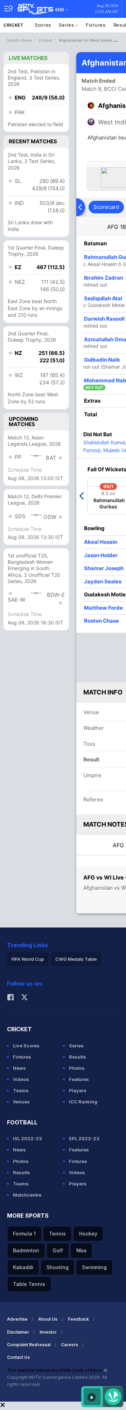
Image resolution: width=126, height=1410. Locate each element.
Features (79, 1079)
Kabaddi (23, 1267)
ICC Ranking (83, 1101)
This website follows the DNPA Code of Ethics (55, 1370)
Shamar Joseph (104, 568)
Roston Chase (101, 620)
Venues (21, 1101)
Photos (77, 1068)
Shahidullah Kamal (104, 442)
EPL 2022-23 (84, 1138)
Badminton (26, 1250)
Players (77, 1090)
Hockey (88, 1234)
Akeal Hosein (100, 542)
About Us (47, 1319)
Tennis (57, 1234)
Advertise (17, 1319)
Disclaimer (18, 1332)
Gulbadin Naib (102, 359)
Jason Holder (101, 555)
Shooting (58, 1267)
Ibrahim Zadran (103, 277)
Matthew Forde (103, 607)
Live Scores (26, 1045)
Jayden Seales (102, 581)
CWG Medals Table (76, 959)
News (19, 1068)
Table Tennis (29, 1284)
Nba (81, 1250)
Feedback (78, 1319)
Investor (48, 1332)
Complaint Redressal (28, 1344)
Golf (57, 1250)
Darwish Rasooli (104, 318)
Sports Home (19, 40)
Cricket (13, 25)
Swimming (94, 1267)
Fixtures (96, 25)
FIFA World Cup (28, 959)
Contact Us (18, 1357)
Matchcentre (27, 1195)
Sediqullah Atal (103, 298)
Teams (21, 1090)
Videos (21, 1079)
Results (77, 1057)
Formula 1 (24, 1234)
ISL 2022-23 (27, 1138)
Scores (43, 25)
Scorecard (106, 207)
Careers (69, 1344)
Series (67, 25)
